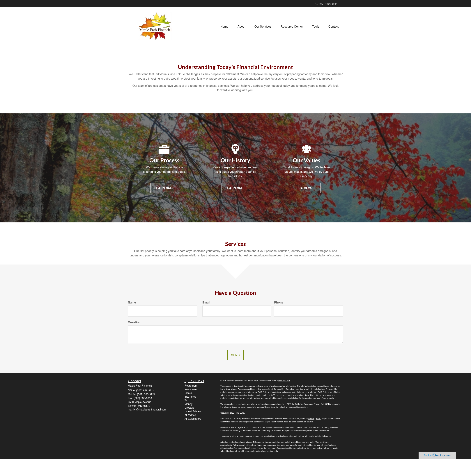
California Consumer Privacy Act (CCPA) (313, 403)
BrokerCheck (284, 380)
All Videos (190, 415)
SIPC (318, 418)
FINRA (311, 418)
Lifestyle (189, 407)
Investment (191, 389)
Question (134, 322)
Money (188, 404)
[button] (241, 26)
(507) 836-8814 (328, 3)
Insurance (190, 396)
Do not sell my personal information (291, 406)
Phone (278, 302)
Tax (187, 400)
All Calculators (193, 418)
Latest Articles (193, 411)
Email (206, 302)
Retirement (191, 385)
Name (132, 302)
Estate (188, 393)
